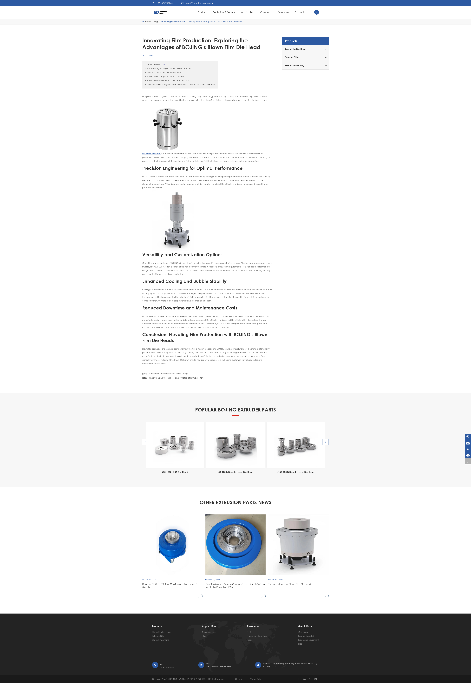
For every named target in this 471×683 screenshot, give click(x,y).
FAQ (249, 632)
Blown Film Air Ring (294, 65)
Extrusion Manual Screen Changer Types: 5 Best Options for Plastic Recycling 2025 (235, 585)
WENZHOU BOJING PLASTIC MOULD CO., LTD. (185, 679)
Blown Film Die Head (295, 49)
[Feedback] (468, 455)
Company (266, 12)
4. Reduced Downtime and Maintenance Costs (167, 80)
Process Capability (306, 636)
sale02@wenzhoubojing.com (199, 3)
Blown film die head (151, 153)
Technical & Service (224, 12)
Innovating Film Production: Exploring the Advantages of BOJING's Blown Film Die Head (201, 21)
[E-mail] (468, 443)
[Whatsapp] (468, 437)
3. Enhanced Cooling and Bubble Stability (164, 76)
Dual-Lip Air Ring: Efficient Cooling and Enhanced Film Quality (171, 585)
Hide (165, 64)
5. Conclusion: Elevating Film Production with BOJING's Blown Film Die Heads (180, 84)
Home (148, 21)
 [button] (145, 442)
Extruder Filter (292, 57)
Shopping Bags (209, 632)
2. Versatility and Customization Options (163, 72)
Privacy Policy (256, 679)
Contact (299, 12)
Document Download (257, 636)
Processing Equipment (308, 640)
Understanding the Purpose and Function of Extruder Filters (176, 377)
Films (204, 636)
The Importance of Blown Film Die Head (289, 584)
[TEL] (468, 449)
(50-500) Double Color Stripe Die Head (295, 472)
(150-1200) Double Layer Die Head (235, 472)
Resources (283, 12)
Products (202, 12)
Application (247, 12)
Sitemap (238, 679)
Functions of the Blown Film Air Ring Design (168, 373)
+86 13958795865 (165, 3)
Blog (156, 21)
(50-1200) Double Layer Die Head (175, 472)
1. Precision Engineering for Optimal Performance (167, 68)
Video (250, 640)
